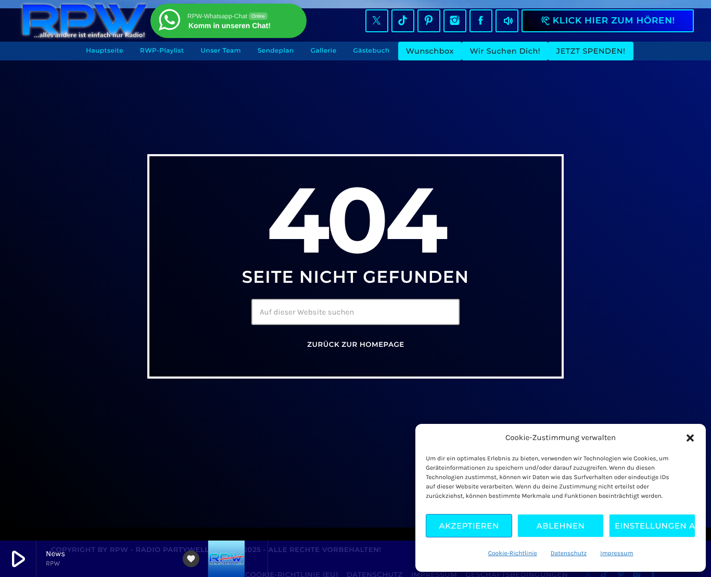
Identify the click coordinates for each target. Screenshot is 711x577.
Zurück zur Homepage (355, 345)
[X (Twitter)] (376, 20)
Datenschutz (569, 553)
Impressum (616, 553)
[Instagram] (454, 20)
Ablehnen (561, 526)
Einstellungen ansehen (655, 526)
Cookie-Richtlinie (512, 553)
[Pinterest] (428, 20)
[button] (690, 438)
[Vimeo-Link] (84, 21)
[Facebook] (480, 20)
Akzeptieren (469, 526)
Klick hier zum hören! (607, 21)
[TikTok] (402, 20)
